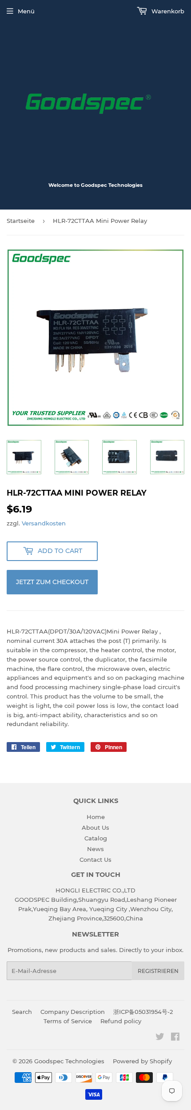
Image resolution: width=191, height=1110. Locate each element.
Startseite (21, 220)
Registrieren (158, 971)
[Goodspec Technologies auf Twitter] (159, 1037)
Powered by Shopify (142, 1061)
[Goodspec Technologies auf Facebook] (175, 1037)
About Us (95, 827)
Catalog (95, 838)
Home (96, 816)
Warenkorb (167, 11)
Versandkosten (44, 523)
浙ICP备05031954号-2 (143, 1011)
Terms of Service (68, 1021)
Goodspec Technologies (69, 1061)
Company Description (72, 1011)
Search (22, 1011)
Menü (26, 11)
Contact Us (95, 859)
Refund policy (120, 1021)
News (95, 848)
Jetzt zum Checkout (52, 582)
